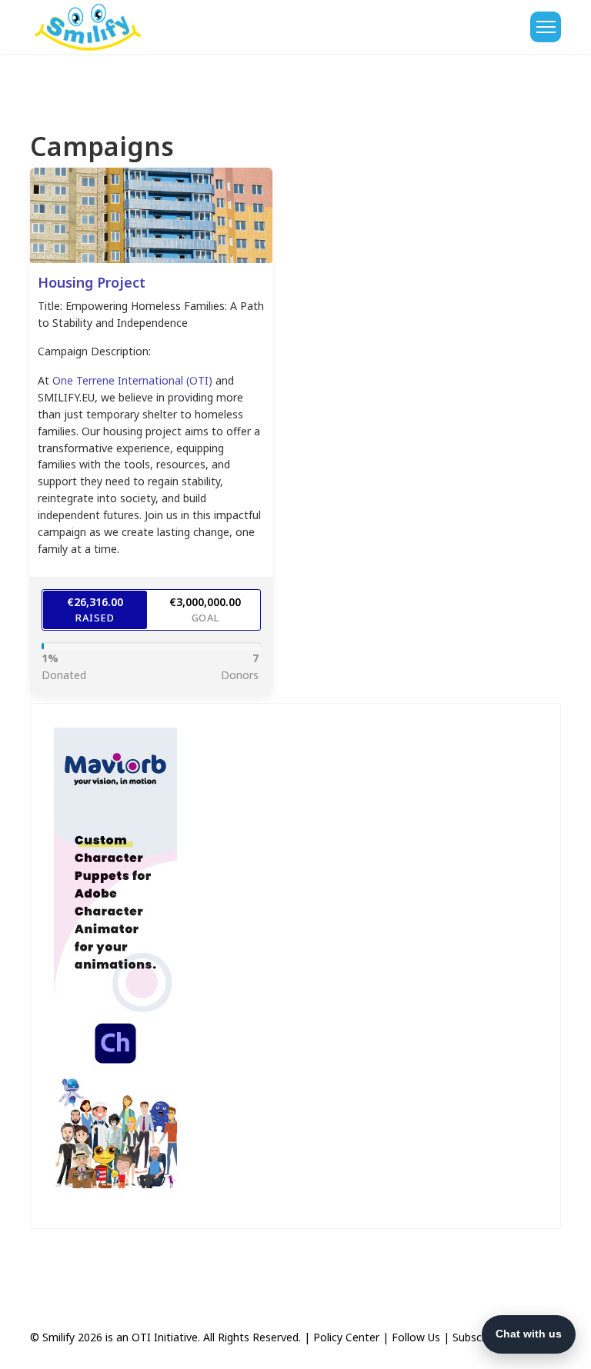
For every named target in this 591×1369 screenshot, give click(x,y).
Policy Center (346, 1337)
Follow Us (416, 1337)
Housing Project (91, 282)
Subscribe (476, 1337)
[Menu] (545, 27)
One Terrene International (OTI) (132, 380)
